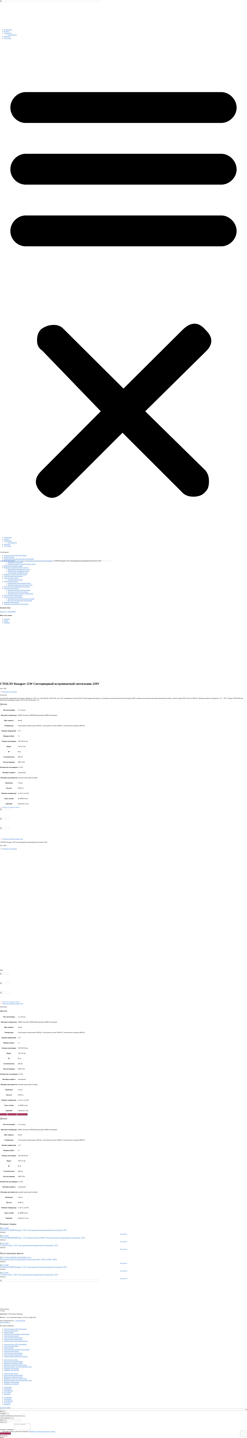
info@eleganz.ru (5, 1322)
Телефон (3, 1413)
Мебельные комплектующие (13, 1363)
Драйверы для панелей (11, 1370)
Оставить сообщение (7, 1429)
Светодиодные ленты (11, 1360)
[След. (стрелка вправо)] (2, 1437)
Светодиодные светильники (15, 561)
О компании (8, 29)
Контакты (7, 36)
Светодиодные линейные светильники (17, 1334)
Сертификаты (12, 35)
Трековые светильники (11, 1368)
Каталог (6, 31)
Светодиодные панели (11, 1336)
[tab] (3, 1114)
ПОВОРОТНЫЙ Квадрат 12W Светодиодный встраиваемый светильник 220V (33, 1230)
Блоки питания (9, 557)
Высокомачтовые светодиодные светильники (19, 559)
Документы (7, 33)
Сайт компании (5, 1418)
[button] (123, 288)
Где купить (7, 38)
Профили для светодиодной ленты (15, 1365)
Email (2, 1422)
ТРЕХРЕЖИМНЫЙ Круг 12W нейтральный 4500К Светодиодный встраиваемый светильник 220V (42, 1238)
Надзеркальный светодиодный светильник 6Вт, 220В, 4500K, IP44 (28, 1259)
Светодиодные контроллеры (13, 1361)
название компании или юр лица (11, 1416)
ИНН (2, 1420)
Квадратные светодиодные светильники (39, 561)
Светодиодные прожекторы (13, 1339)
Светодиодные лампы (11, 1330)
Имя (1, 1411)
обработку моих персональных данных (42, 1431)
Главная (2, 561)
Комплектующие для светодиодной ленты (18, 1367)
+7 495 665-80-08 (19, 1320)
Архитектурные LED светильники (15, 555)
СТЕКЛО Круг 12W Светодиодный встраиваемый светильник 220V (29, 1245)
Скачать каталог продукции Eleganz (15, 1341)
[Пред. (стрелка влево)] (1, 1437)
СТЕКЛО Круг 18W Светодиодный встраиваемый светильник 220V (29, 1275)
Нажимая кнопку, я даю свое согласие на (28, 1431)
